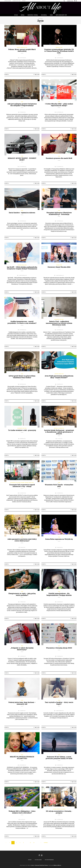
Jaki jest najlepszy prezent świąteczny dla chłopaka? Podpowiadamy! (22, 104)
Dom (51, 15)
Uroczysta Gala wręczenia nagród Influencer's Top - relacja (22, 485)
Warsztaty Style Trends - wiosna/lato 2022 (59, 485)
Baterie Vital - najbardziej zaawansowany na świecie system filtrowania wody (59, 323)
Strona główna (7, 0)
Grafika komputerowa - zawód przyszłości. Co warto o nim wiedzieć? (22, 322)
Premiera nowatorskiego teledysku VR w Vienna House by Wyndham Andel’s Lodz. (59, 51)
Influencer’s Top (61, 15)
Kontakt (24, 0)
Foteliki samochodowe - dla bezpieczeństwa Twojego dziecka (59, 594)
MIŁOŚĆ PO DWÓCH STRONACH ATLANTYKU (22, 757)
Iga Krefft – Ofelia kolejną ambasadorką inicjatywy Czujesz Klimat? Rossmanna (22, 268)
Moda (22, 15)
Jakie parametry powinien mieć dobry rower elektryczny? (22, 540)
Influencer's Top (57, 319)
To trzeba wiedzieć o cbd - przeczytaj (22, 430)
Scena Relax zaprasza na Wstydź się (59, 539)
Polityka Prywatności (49, 859)
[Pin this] (39, 74)
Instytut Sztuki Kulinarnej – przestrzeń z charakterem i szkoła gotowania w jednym (59, 432)
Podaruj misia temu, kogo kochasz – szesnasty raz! (22, 703)
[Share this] (34, 74)
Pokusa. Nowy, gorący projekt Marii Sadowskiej (22, 50)
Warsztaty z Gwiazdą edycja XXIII (59, 648)
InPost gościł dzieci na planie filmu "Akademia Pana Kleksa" (22, 377)
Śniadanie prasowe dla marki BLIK (59, 158)
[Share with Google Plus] (37, 74)
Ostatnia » (46, 842)
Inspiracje (23, 47)
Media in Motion (57, 865)
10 (30, 842)
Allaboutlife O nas (16, 0)
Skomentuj (6, 74)
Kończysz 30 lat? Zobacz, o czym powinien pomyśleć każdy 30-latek (59, 757)
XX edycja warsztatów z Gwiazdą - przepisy (59, 812)
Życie (16, 15)
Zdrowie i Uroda (33, 15)
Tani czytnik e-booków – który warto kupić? (59, 703)
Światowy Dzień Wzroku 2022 (59, 267)
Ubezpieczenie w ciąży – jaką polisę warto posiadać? (22, 594)
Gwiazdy (18, 47)
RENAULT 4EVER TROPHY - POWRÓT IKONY (22, 159)
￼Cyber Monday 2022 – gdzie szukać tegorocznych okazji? (59, 104)
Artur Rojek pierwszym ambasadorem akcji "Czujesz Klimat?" (59, 377)
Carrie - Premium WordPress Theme (39, 865)
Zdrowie (22, 482)
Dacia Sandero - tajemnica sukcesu (22, 213)
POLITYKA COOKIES (38, 859)
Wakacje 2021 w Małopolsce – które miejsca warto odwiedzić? (22, 812)
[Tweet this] (35, 74)
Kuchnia (44, 15)
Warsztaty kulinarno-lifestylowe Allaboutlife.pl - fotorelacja (59, 213)
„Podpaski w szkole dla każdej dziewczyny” (22, 649)
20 (33, 842)
